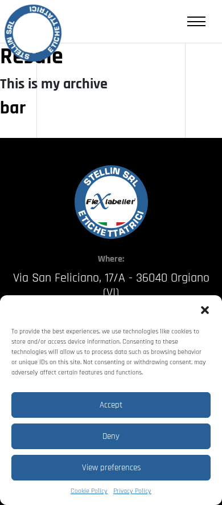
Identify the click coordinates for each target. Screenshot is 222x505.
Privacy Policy (132, 491)
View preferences (111, 467)
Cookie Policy (89, 491)
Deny (111, 436)
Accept (111, 405)
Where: (111, 259)
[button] (205, 309)
